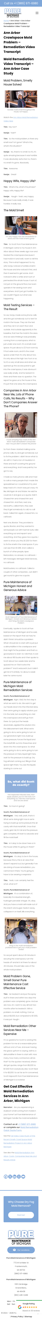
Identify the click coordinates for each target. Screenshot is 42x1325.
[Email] (23, 1177)
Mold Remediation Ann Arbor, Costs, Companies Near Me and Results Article (20, 1156)
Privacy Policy (17, 1316)
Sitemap (28, 1316)
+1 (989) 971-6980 (27, 1124)
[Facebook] (6, 1177)
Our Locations (23, 1250)
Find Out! (21, 1215)
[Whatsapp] (19, 1177)
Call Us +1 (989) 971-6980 (21, 3)
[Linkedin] (14, 1177)
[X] (10, 1177)
